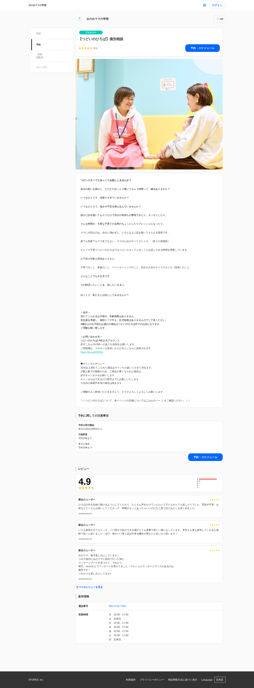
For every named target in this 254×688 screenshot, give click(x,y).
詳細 (38, 33)
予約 (38, 44)
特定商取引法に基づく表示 (182, 679)
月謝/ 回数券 (39, 56)
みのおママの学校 (37, 5)
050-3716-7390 (117, 606)
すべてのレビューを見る (89, 587)
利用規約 (131, 679)
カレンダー (42, 67)
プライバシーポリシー (152, 679)
